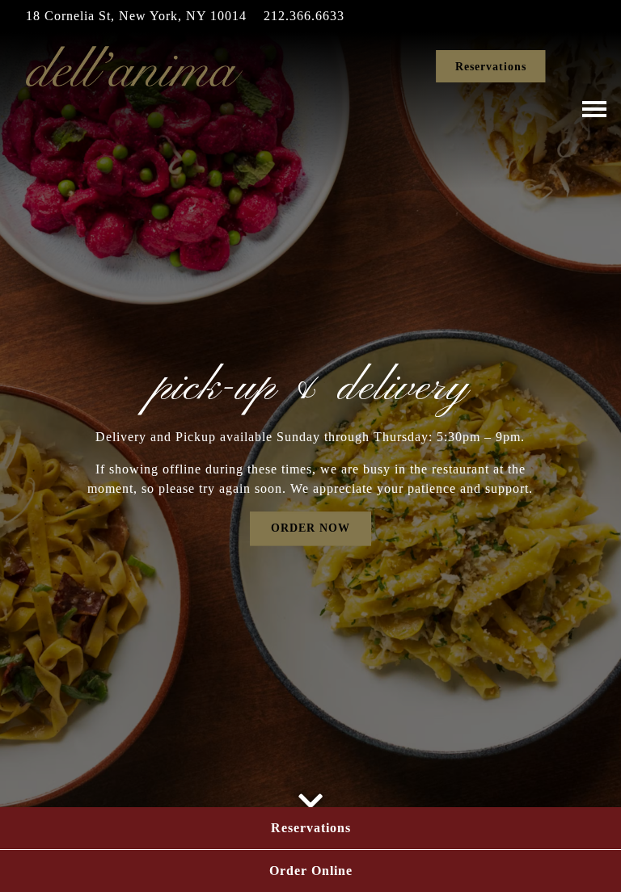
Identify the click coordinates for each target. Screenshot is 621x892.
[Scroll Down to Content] (310, 796)
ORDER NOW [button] (310, 527)
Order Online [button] (311, 870)
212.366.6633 (304, 16)
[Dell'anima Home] (135, 65)
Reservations (490, 66)
